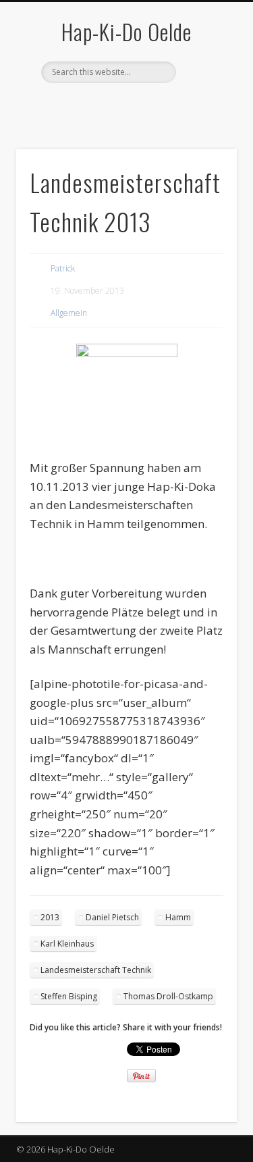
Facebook (97, 106)
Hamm (178, 917)
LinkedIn (152, 106)
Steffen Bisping (68, 996)
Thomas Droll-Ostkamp (168, 996)
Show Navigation (204, 121)
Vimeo (125, 106)
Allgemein (69, 313)
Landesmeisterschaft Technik (95, 970)
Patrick (63, 268)
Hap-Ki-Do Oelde (126, 31)
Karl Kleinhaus (67, 943)
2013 (49, 917)
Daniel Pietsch (112, 917)
